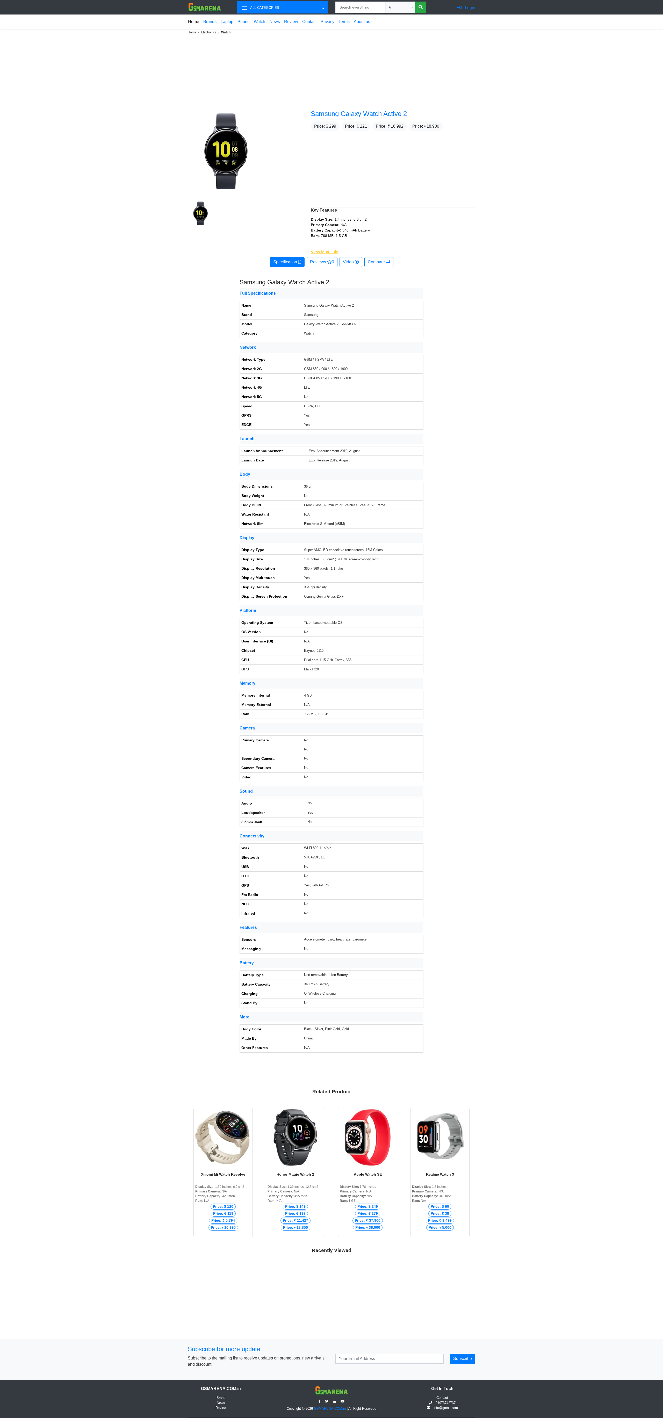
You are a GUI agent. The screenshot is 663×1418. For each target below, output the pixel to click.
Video (349, 262)
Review (291, 21)
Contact (309, 21)
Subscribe (462, 1358)
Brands (210, 21)
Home (193, 21)
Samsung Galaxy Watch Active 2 (359, 114)
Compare (377, 262)
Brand (221, 1398)
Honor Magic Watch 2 (295, 1174)
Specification (285, 262)
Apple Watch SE (368, 1174)
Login (469, 7)
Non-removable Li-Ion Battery (326, 975)
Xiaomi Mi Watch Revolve (223, 1174)
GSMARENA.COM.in (330, 1408)
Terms (344, 21)
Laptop (227, 21)
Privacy (327, 21)
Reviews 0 (322, 262)
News (274, 21)
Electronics (209, 32)
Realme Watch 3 (440, 1174)
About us (362, 21)
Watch (259, 21)
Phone (243, 21)
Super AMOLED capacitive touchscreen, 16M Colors (343, 550)
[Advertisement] (155, 71)
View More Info (324, 252)
